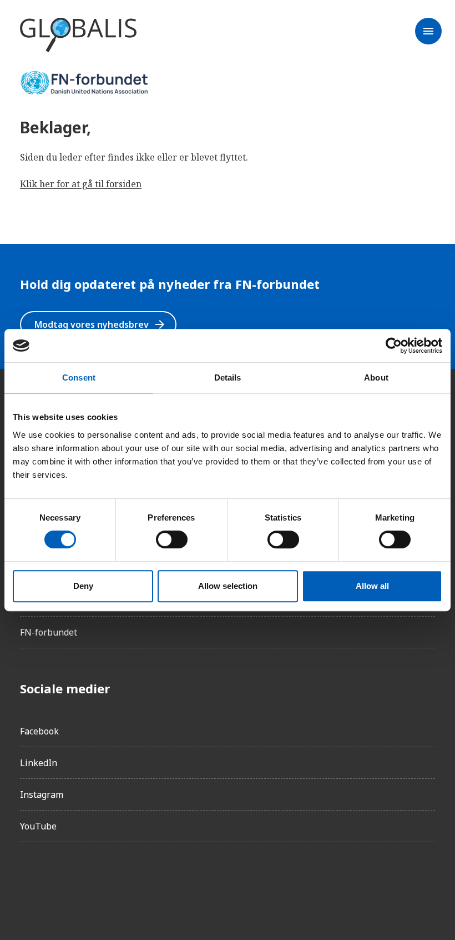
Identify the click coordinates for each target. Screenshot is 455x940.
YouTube (38, 826)
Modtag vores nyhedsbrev (100, 324)
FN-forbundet (48, 632)
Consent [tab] (78, 377)
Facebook (39, 731)
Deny (83, 586)
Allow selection (227, 586)
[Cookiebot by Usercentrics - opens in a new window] (393, 345)
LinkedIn (38, 763)
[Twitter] (91, 882)
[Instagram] (60, 882)
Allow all (372, 586)
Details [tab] (227, 377)
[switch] (172, 539)
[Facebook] (29, 882)
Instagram (41, 794)
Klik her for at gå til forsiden (80, 184)
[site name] (78, 35)
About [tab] (376, 377)
